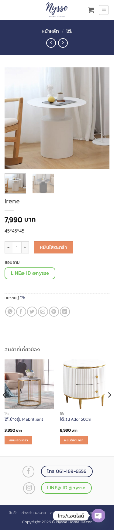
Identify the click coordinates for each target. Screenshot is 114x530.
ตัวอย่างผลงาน (34, 513)
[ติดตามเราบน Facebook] (28, 471)
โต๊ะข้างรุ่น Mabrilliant (24, 419)
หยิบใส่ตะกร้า (53, 247)
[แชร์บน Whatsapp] (10, 312)
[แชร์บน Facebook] (21, 312)
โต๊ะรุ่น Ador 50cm (75, 419)
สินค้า (13, 513)
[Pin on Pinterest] (54, 312)
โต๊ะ (69, 31)
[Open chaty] (98, 515)
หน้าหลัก (50, 31)
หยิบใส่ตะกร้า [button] (18, 440)
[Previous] (14, 118)
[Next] (99, 118)
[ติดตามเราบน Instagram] (29, 488)
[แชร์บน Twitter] (32, 312)
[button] (91, 10)
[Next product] (51, 43)
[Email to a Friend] (43, 312)
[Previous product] (62, 43)
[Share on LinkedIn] (65, 312)
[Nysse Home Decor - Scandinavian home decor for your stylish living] (57, 10)
